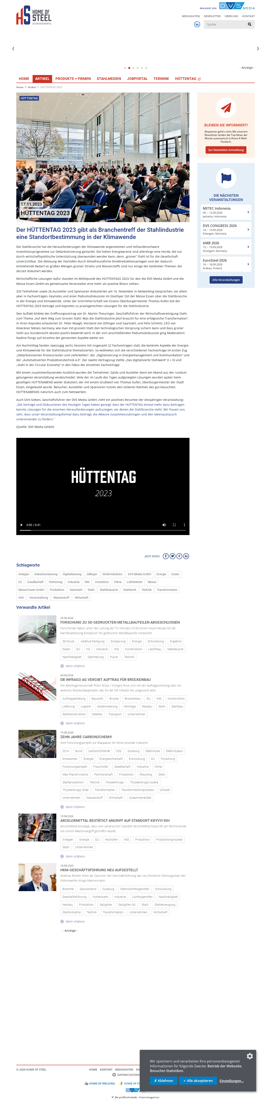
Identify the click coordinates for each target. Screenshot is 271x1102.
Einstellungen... (232, 1081)
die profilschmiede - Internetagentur (137, 1097)
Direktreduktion (112, 574)
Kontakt (248, 16)
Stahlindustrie (109, 590)
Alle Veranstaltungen (226, 280)
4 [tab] (138, 68)
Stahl (91, 590)
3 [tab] (133, 68)
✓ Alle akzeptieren (198, 1080)
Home (24, 78)
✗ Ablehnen (163, 1080)
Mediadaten (191, 16)
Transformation (167, 590)
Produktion (57, 590)
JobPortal (137, 78)
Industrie (73, 582)
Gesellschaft (35, 582)
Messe (152, 582)
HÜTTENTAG (186, 78)
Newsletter (212, 16)
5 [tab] (142, 68)
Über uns (231, 16)
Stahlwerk (129, 590)
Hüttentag (55, 582)
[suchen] (250, 24)
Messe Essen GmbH (31, 590)
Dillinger (92, 574)
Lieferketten (134, 582)
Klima (118, 582)
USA (21, 597)
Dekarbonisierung (46, 574)
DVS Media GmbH (139, 574)
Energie (161, 574)
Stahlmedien (109, 78)
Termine (161, 78)
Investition (102, 582)
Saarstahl (76, 590)
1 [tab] (125, 68)
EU (20, 582)
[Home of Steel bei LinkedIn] (197, 24)
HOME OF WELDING (102, 1083)
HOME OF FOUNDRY (137, 1083)
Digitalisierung (72, 574)
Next (258, 48)
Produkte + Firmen (73, 78)
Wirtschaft (81, 597)
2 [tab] (129, 68)
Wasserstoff (61, 597)
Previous (13, 48)
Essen (175, 574)
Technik (147, 590)
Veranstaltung (38, 597)
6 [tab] (146, 68)
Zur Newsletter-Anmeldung (226, 150)
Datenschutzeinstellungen (137, 1075)
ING (87, 582)
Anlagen (23, 574)
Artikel (42, 78)
